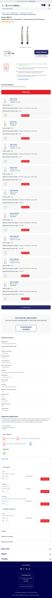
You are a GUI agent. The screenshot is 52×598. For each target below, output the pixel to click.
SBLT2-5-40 (13, 121)
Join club (26, 581)
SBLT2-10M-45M (14, 259)
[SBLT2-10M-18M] (5, 215)
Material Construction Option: (10, 108)
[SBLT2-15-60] (5, 146)
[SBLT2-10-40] (5, 100)
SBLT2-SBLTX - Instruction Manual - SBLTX (16, 443)
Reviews (3, 531)
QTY (3, 478)
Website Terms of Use (24, 595)
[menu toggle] (3, 6)
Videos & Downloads (7, 541)
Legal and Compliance (34, 595)
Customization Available (26, 328)
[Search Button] (49, 8)
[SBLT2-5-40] (5, 123)
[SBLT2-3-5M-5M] (5, 283)
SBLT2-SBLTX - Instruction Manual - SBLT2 (30, 438)
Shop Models (41, 52)
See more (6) (26, 307)
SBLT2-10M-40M (14, 236)
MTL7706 (4, 496)
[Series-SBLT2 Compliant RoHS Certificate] (4, 453)
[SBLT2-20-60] (5, 169)
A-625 (3, 513)
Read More (3, 428)
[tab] (26, 439)
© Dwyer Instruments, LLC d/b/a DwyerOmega (26, 592)
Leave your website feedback (26, 586)
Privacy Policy (15, 595)
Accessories (4, 459)
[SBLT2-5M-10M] (5, 192)
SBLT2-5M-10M (14, 190)
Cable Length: (6, 105)
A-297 (3, 471)
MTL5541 (4, 484)
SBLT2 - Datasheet (10, 438)
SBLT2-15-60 (13, 144)
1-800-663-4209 (31, 1)
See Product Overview (23, 79)
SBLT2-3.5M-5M (14, 282)
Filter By (26, 92)
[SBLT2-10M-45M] (5, 260)
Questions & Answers (7, 536)
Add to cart (25, 115)
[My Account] (49, 5)
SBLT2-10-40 (13, 98)
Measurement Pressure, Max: (10, 111)
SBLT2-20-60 (13, 167)
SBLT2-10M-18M (14, 213)
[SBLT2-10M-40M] (5, 238)
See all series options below (41, 56)
